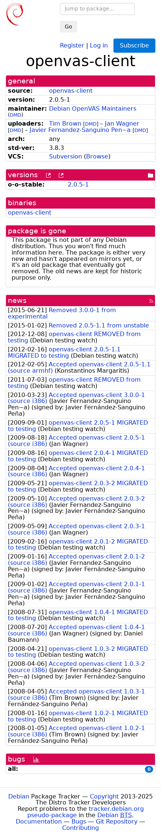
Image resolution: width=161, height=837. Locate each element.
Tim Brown (65, 123)
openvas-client (70, 90)
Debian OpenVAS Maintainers (92, 108)
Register (72, 45)
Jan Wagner (122, 123)
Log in (99, 45)
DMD (15, 115)
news (17, 300)
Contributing (80, 827)
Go (68, 27)
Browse (97, 156)
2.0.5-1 (78, 184)
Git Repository (116, 821)
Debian (18, 796)
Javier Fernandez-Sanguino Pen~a (80, 129)
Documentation (39, 821)
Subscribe (134, 45)
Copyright (104, 796)
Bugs (79, 821)
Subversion (65, 156)
